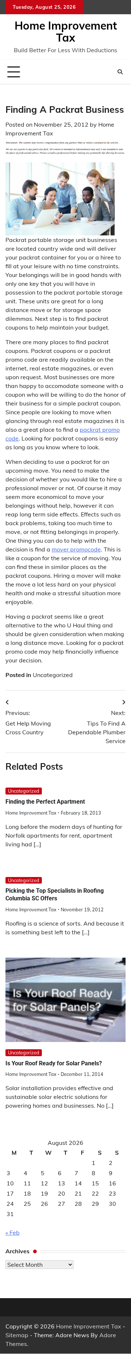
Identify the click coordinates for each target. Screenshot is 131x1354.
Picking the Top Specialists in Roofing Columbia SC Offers (54, 894)
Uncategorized (53, 674)
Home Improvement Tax (66, 32)
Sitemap (16, 1335)
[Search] (120, 71)
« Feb (12, 1232)
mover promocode (76, 549)
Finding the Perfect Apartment (45, 801)
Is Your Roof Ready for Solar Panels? (53, 1063)
